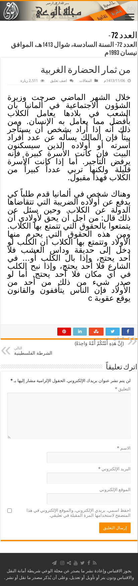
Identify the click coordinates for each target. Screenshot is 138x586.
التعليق (123, 388)
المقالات (85, 81)
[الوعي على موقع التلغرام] (54, 563)
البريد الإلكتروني (114, 468)
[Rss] (94, 563)
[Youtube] (75, 563)
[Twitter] (82, 563)
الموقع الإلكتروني (115, 489)
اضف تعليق (58, 81)
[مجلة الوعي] (69, 11)
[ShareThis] (69, 563)
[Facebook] (89, 563)
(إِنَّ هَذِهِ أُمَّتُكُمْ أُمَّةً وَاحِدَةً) (99, 341)
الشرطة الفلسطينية (33, 351)
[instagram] (62, 563)
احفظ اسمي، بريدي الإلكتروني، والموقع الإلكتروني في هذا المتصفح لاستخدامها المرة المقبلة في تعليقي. (78, 513)
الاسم (124, 448)
